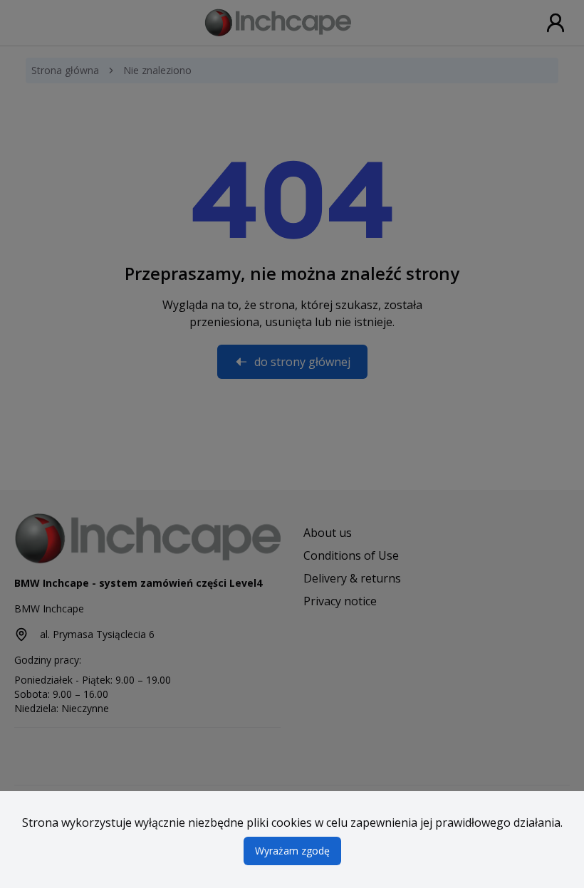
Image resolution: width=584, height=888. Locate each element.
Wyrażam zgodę (292, 850)
